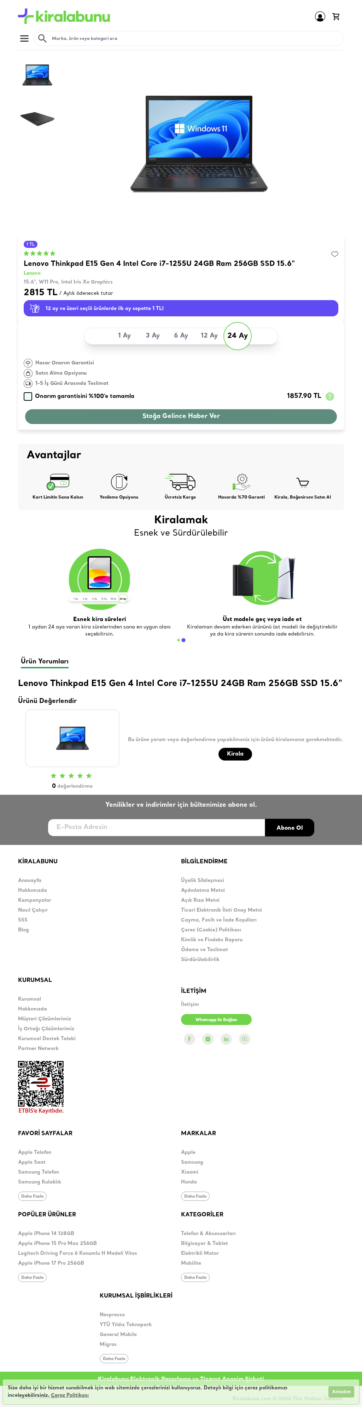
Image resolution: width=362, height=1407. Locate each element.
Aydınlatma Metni (203, 891)
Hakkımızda (32, 891)
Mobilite (191, 1263)
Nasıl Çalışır (33, 910)
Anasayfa (29, 881)
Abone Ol (289, 827)
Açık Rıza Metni (200, 901)
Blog (23, 930)
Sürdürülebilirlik (200, 960)
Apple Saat (32, 1162)
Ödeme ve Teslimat (204, 950)
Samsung (192, 1162)
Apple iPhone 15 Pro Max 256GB (57, 1244)
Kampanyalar (34, 901)
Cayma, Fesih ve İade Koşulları (219, 920)
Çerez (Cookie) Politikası (211, 930)
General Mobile (118, 1335)
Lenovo (32, 273)
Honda (189, 1182)
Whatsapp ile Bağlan (216, 1019)
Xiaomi (189, 1172)
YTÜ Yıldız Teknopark (126, 1325)
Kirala (235, 754)
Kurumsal (29, 999)
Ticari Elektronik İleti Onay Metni (221, 910)
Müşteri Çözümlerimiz (44, 1019)
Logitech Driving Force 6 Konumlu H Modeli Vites (77, 1254)
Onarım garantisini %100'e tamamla (84, 396)
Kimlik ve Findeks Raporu (212, 940)
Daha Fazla (32, 1196)
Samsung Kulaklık (39, 1182)
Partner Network (38, 1049)
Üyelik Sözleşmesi (202, 881)
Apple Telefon (34, 1153)
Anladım (341, 1392)
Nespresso (112, 1315)
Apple (188, 1153)
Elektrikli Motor (200, 1254)
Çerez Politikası (70, 1396)
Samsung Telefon (38, 1172)
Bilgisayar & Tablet (204, 1244)
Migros (108, 1345)
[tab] (178, 640)
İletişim (190, 1005)
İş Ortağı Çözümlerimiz (46, 1029)
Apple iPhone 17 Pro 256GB (51, 1263)
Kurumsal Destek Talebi (47, 1039)
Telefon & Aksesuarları (208, 1234)
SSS (23, 920)
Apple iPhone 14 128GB (46, 1234)
